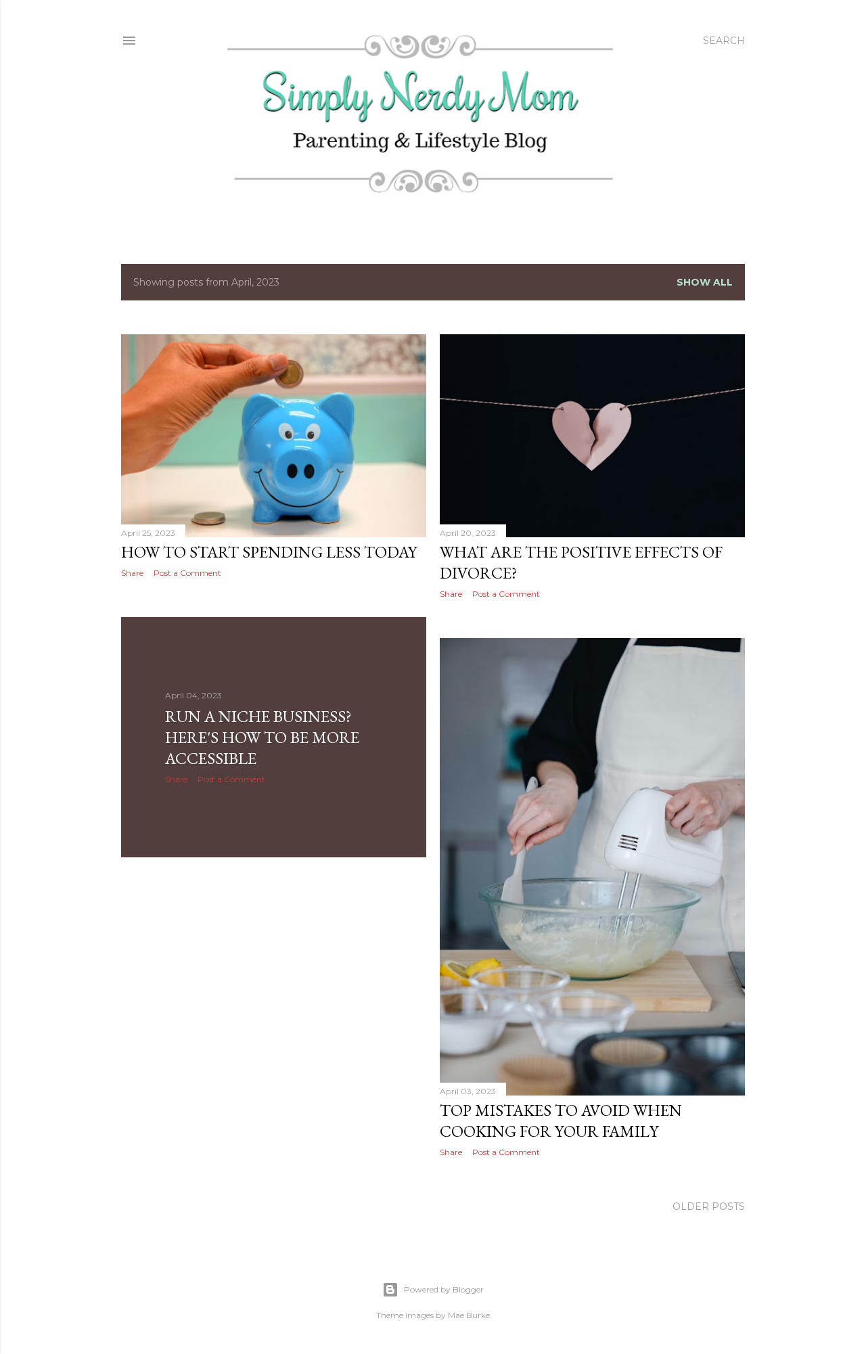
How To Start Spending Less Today (269, 551)
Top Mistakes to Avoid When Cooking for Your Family (561, 1121)
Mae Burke (469, 1315)
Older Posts (709, 1206)
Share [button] (132, 573)
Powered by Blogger (444, 1289)
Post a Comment (187, 573)
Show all (705, 282)
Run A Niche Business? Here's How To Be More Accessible (262, 737)
